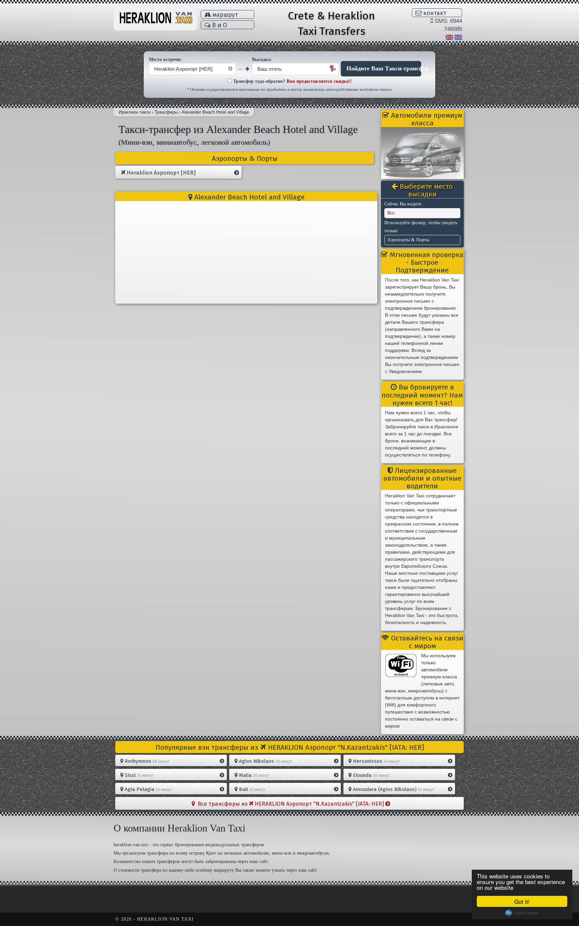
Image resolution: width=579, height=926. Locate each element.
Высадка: (262, 59)
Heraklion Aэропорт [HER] (160, 172)
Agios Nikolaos (265, 761)
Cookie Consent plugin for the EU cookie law (522, 913)
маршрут (224, 14)
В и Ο (218, 25)
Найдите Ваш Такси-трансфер (383, 68)
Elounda (370, 775)
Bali (251, 789)
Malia (253, 775)
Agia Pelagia (147, 789)
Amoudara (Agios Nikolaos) (392, 789)
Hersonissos (375, 761)
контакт (434, 13)
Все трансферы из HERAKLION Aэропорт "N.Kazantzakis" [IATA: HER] (290, 803)
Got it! (522, 901)
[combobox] (192, 69)
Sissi (138, 775)
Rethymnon (146, 761)
